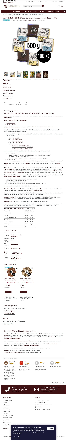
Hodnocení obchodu (7, 417)
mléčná (12, 241)
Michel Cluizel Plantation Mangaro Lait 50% (22, 148)
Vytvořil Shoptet (60, 436)
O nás (4, 404)
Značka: (40, 20)
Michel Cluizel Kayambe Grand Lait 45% (21, 145)
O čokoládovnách (7, 409)
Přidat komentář (7, 324)
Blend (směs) (14, 248)
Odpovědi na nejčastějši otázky (19, 389)
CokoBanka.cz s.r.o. (18, 352)
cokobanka (39, 407)
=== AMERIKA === (15, 252)
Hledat (43, 6)
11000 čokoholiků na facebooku (44, 405)
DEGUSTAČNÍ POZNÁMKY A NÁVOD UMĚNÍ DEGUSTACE (40, 127)
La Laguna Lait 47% (11, 124)
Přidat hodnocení (9, 313)
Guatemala (13, 253)
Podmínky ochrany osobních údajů (10, 424)
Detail (8, 292)
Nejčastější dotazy (7, 411)
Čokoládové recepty (7, 419)
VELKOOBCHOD (6, 406)
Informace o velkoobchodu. (47, 391)
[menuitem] (16, 11)
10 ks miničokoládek (17, 139)
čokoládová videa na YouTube (43, 409)
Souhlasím (50, 428)
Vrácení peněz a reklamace (9, 421)
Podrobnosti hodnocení (28, 20)
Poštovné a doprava (30, 1)
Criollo (19, 248)
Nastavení (16, 436)
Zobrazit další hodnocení (58, 382)
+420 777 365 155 (19, 387)
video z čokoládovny (52, 343)
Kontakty (40, 1)
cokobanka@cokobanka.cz (51, 387)
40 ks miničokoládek (18, 141)
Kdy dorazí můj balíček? (18, 391)
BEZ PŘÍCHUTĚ (14, 244)
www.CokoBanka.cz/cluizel (36, 190)
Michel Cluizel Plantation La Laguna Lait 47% (22, 147)
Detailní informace (7, 98)
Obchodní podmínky (7, 422)
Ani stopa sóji (14, 257)
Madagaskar (16, 255)
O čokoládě (5, 413)
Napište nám (5, 407)
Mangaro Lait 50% (11, 123)
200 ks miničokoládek (17, 142)
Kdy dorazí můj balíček (8, 415)
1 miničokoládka (15, 138)
